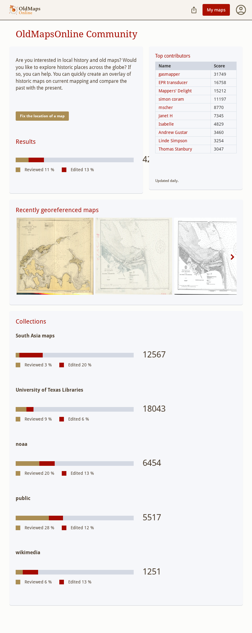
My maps (216, 10)
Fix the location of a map (42, 116)
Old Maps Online (25, 10)
